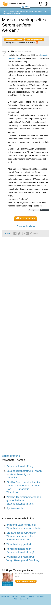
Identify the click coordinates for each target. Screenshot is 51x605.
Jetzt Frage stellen (34, 40)
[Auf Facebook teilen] (15, 233)
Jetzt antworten (27, 218)
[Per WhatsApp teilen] (23, 233)
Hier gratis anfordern (26, 581)
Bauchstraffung (11, 455)
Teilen (7, 233)
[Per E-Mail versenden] (27, 233)
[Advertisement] (25, 346)
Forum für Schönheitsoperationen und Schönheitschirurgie (22, 11)
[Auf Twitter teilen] (19, 233)
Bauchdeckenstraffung (19, 466)
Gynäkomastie (15, 508)
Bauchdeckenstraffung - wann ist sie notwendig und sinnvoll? (24, 474)
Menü (27, 7)
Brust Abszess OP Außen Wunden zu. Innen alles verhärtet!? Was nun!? (21, 536)
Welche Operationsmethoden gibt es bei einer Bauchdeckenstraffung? (23, 500)
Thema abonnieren (14, 40)
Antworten (44, 210)
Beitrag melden (34, 210)
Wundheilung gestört (18, 544)
